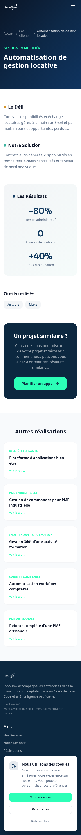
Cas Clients (24, 33)
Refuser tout (40, 821)
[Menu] (72, 7)
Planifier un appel (38, 383)
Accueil (9, 33)
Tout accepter (40, 797)
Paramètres (40, 809)
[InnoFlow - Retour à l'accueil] (11, 7)
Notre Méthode (15, 743)
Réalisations (13, 750)
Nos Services (13, 735)
